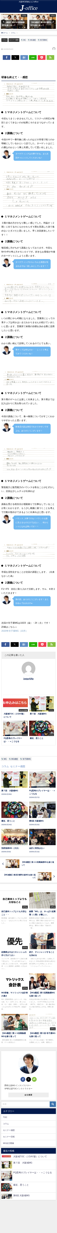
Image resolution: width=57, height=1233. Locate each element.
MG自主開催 (8, 1143)
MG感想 (33, 40)
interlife (28, 679)
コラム (4, 40)
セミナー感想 (14, 40)
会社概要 (28, 1095)
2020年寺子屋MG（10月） (14, 631)
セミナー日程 (9, 1137)
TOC (5, 1117)
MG (24, 40)
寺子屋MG (43, 40)
